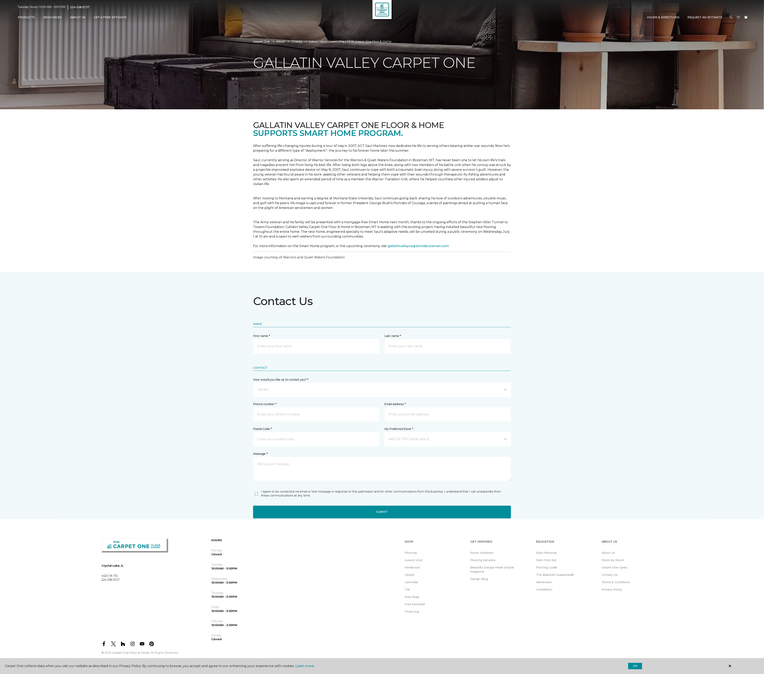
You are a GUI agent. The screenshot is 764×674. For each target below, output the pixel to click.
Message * (260, 453)
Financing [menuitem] (412, 611)
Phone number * (264, 404)
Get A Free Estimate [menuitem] (110, 17)
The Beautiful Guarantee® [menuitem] (555, 575)
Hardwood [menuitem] (412, 567)
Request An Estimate (704, 17)
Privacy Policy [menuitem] (612, 589)
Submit (382, 512)
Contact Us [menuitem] (610, 575)
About (280, 41)
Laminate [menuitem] (411, 582)
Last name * (392, 336)
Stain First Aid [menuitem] (546, 560)
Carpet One (261, 41)
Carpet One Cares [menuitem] (614, 567)
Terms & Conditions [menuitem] (616, 582)
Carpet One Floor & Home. (131, 653)
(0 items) (746, 17)
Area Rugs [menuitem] (412, 597)
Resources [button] (52, 17)
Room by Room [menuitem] (613, 560)
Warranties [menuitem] (544, 582)
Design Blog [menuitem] (479, 579)
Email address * (395, 404)
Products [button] (26, 17)
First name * (261, 336)
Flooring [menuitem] (411, 553)
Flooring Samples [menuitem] (482, 560)
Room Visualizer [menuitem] (482, 553)
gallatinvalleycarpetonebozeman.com (418, 246)
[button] (731, 17)
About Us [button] (78, 17)
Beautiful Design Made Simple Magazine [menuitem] (492, 569)
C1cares (296, 41)
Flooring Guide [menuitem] (546, 567)
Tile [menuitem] (407, 589)
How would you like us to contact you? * (280, 379)
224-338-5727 (80, 7)
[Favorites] (738, 17)
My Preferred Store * (398, 429)
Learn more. (305, 666)
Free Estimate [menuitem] (415, 604)
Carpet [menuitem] (409, 575)
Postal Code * (262, 429)
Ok (635, 666)
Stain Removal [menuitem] (546, 553)
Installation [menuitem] (544, 589)
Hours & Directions (663, 17)
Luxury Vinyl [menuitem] (413, 560)
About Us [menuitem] (608, 553)
